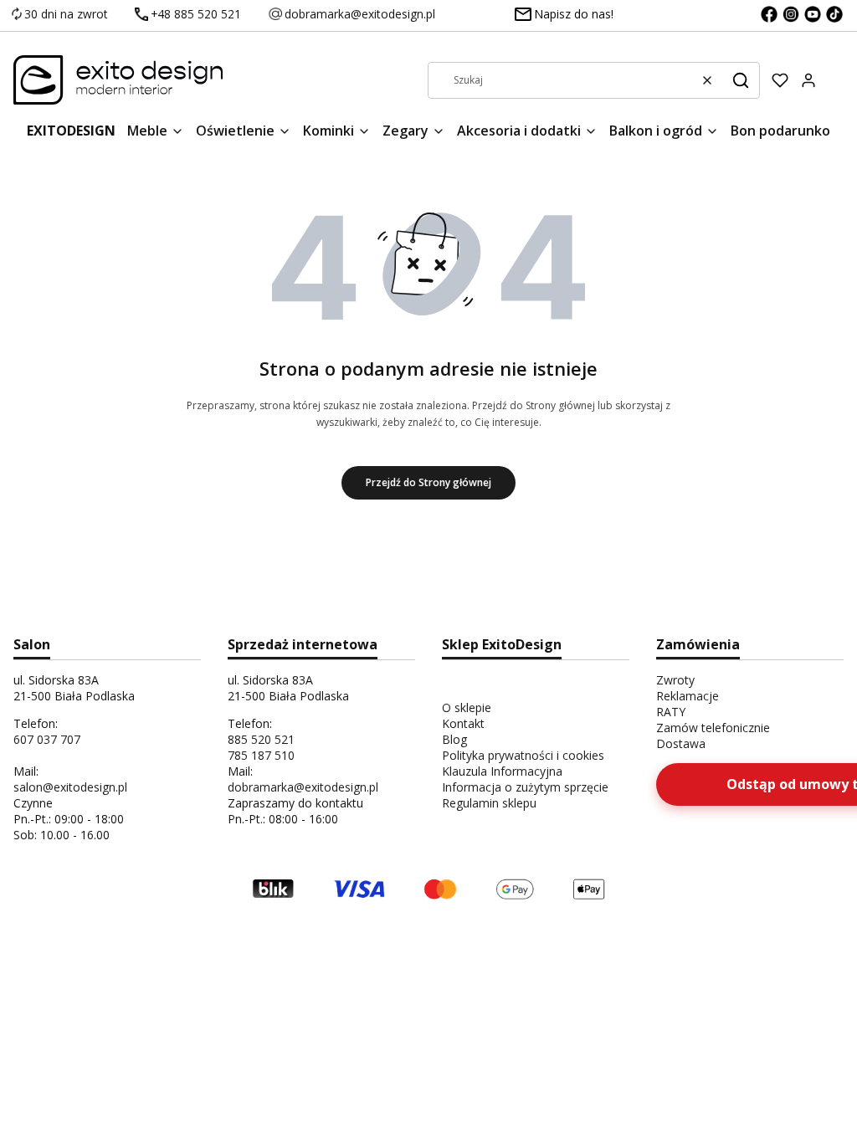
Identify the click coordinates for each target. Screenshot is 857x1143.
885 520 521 (261, 739)
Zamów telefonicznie (713, 728)
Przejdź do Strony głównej (428, 482)
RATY (670, 712)
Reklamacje (687, 696)
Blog (454, 739)
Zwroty (675, 680)
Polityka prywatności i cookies (523, 755)
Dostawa (681, 743)
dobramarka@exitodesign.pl (303, 787)
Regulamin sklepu (489, 803)
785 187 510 (261, 755)
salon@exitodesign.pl (70, 787)
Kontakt (463, 723)
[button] (741, 80)
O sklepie (466, 707)
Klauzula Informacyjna (502, 771)
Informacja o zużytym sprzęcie (525, 787)
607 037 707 (46, 739)
